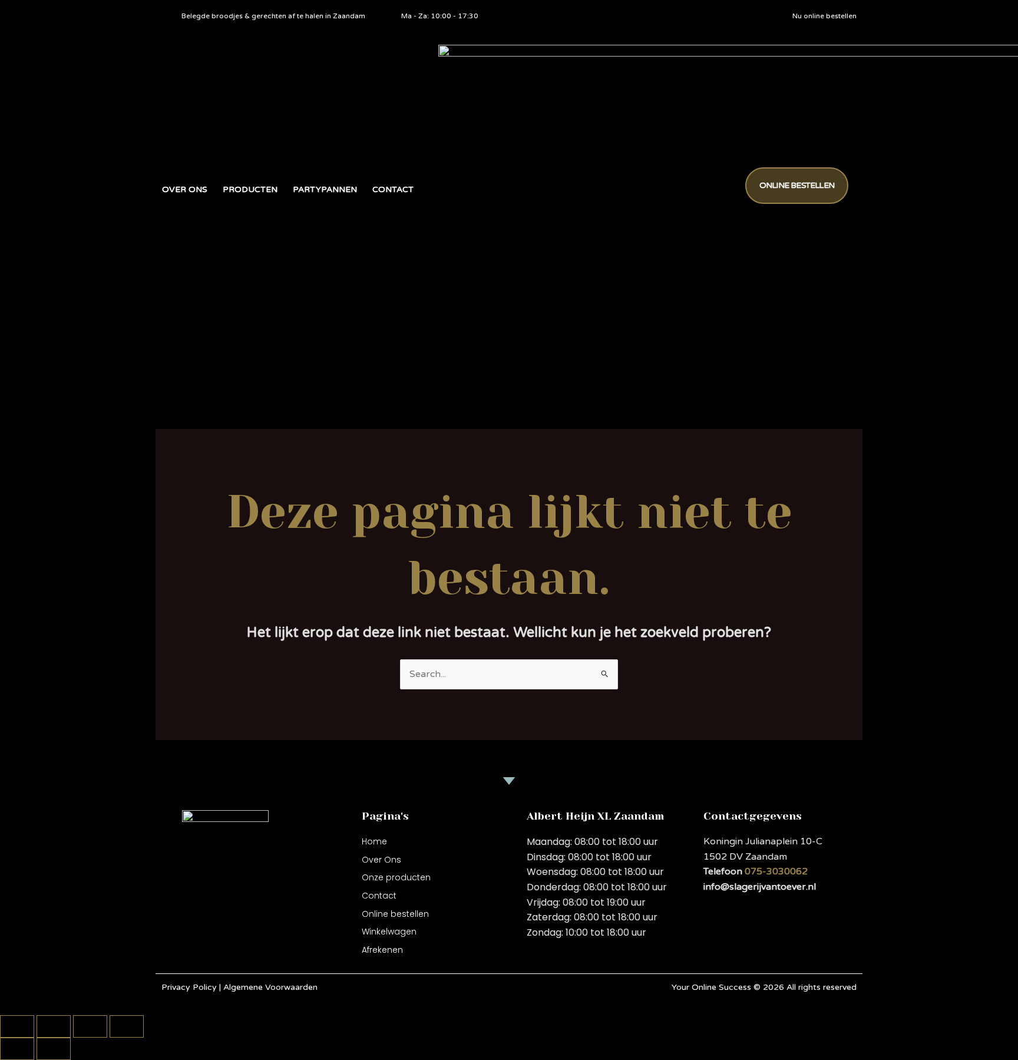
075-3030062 (776, 871)
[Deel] (90, 1026)
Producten (250, 189)
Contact (393, 189)
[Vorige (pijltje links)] (17, 1049)
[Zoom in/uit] (17, 1026)
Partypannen (325, 189)
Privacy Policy (190, 987)
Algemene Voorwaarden (270, 987)
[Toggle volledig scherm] (54, 1026)
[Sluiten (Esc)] (127, 1026)
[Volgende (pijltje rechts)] (54, 1049)
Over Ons (184, 189)
